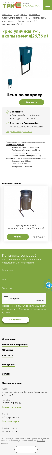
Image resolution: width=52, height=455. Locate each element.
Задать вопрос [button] (10, 421)
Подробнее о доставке (19, 131)
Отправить (15, 319)
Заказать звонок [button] (11, 407)
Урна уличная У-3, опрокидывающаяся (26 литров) (26, 226)
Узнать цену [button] (39, 237)
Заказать (31, 102)
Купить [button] (18, 236)
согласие (7, 309)
